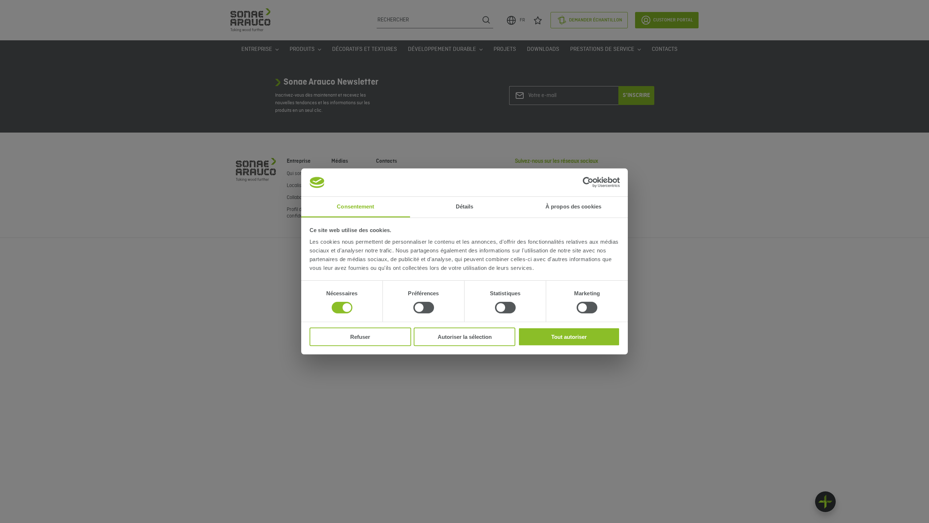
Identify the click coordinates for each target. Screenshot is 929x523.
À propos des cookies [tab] (573, 206)
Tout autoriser (569, 336)
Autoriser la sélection (465, 336)
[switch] (423, 307)
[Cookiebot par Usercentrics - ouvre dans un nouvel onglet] (588, 182)
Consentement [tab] (355, 206)
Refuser (360, 336)
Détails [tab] (465, 206)
